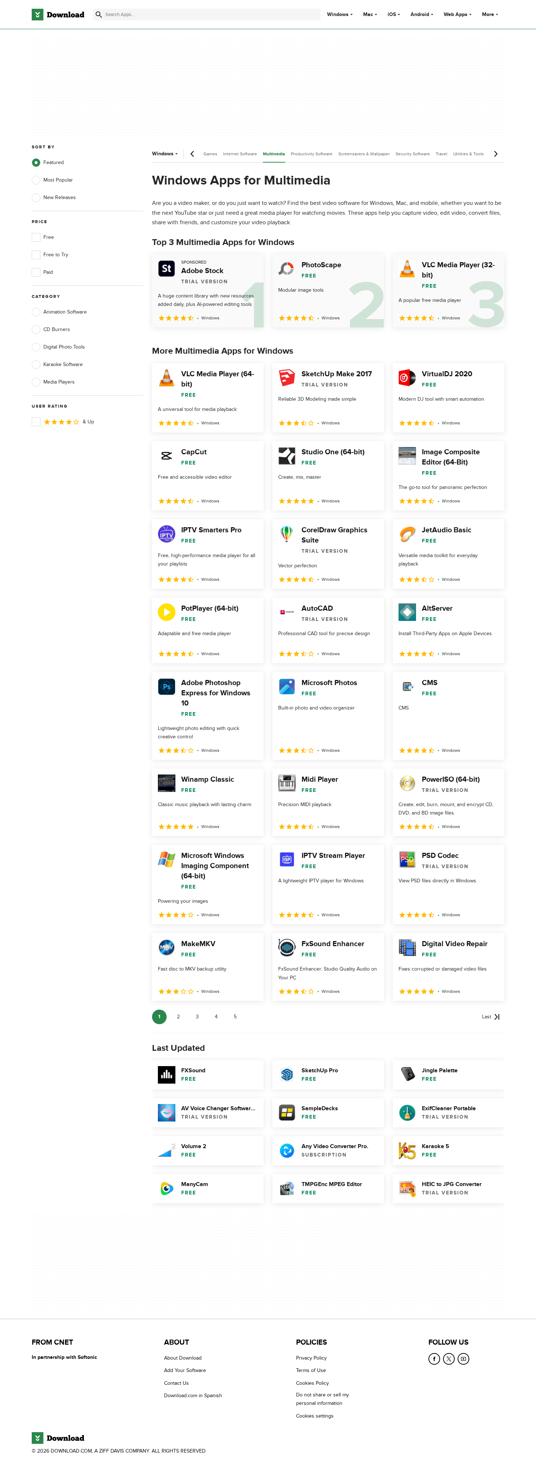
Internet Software (240, 153)
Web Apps (455, 14)
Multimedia (274, 154)
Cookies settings (315, 1416)
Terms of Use (311, 1371)
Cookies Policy (312, 1383)
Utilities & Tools (468, 153)
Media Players (59, 382)
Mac (368, 14)
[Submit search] (99, 14)
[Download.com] (58, 14)
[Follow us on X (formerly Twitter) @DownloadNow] (449, 1359)
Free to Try (55, 255)
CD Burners (56, 329)
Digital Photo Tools (64, 347)
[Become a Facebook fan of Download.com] (434, 1359)
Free (48, 237)
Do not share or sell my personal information (322, 1399)
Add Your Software (185, 1371)
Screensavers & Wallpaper (364, 153)
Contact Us (176, 1383)
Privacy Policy (311, 1358)
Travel (441, 153)
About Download (183, 1358)
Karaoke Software (63, 364)
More (488, 14)
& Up (88, 422)
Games (210, 153)
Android (420, 14)
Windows (338, 14)
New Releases (59, 197)
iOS (392, 14)
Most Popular (58, 180)
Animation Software (65, 312)
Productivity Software (312, 153)
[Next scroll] (495, 154)
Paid (48, 272)
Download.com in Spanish (193, 1395)
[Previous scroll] (192, 154)
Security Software (413, 153)
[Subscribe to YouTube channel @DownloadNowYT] (463, 1359)
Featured (53, 162)
